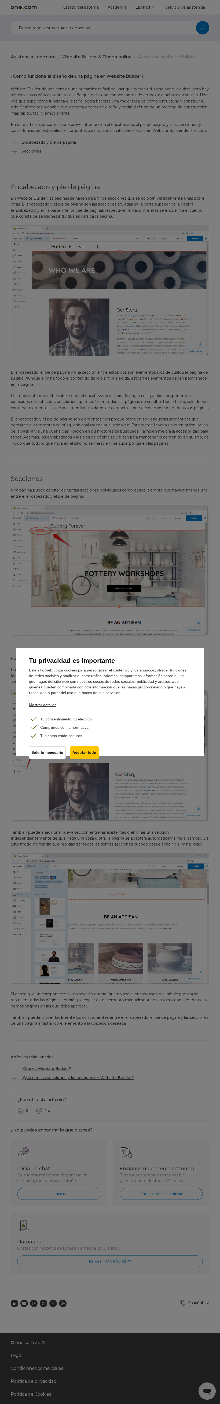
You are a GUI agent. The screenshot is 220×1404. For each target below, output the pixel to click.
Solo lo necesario (47, 753)
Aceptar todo (84, 753)
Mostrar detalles (42, 705)
